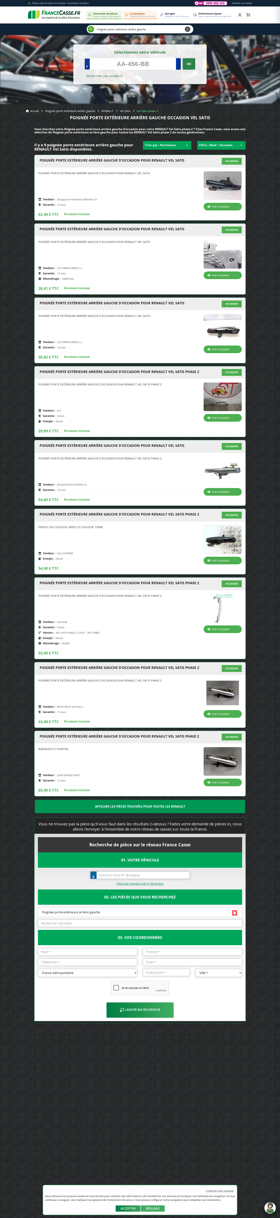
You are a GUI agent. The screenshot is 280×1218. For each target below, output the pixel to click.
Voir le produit (220, 206)
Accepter (128, 1208)
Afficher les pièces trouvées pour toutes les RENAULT (140, 806)
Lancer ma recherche (142, 1010)
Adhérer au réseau (242, 3)
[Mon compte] (240, 15)
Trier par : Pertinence (167, 145)
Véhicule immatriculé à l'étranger (140, 884)
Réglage (153, 1208)
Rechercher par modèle (103, 76)
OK (189, 64)
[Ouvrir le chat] (270, 1210)
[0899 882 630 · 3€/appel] (210, 3)
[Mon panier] (248, 15)
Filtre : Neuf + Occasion (221, 145)
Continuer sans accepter (220, 1190)
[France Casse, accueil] (54, 15)
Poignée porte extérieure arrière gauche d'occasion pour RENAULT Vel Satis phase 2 (119, 372)
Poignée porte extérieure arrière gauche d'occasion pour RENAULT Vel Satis (112, 160)
